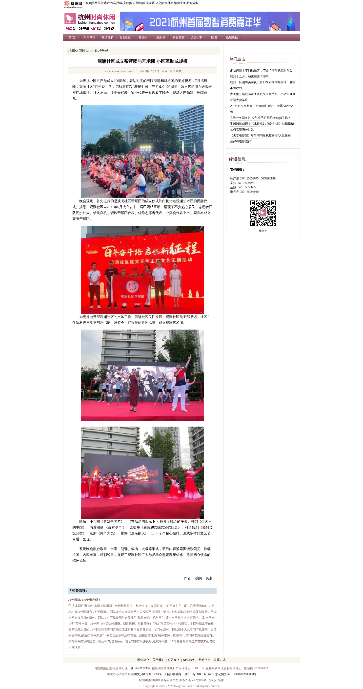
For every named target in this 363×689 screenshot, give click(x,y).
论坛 (196, 3)
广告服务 (174, 660)
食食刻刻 (125, 37)
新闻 (189, 3)
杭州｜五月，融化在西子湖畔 (249, 76)
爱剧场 (160, 37)
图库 (120, 3)
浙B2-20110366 (140, 668)
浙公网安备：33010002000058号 (236, 674)
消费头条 (180, 3)
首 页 (72, 37)
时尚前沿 (90, 37)
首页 (88, 3)
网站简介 (143, 660)
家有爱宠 (178, 37)
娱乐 (133, 3)
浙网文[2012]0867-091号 (146, 674)
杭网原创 (97, 3)
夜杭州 (143, 37)
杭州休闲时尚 (78, 51)
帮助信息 (204, 660)
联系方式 (220, 660)
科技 (145, 3)
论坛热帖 (232, 37)
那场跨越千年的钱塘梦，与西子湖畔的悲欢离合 (261, 70)
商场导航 (107, 37)
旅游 (139, 3)
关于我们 (158, 660)
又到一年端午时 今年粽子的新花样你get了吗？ (260, 117)
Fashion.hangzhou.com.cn (118, 71)
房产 (107, 3)
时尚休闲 (168, 3)
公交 (158, 3)
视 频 (214, 37)
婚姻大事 (196, 37)
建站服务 (189, 660)
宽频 (126, 3)
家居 (152, 3)
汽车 (113, 3)
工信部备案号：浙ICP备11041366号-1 (188, 674)
